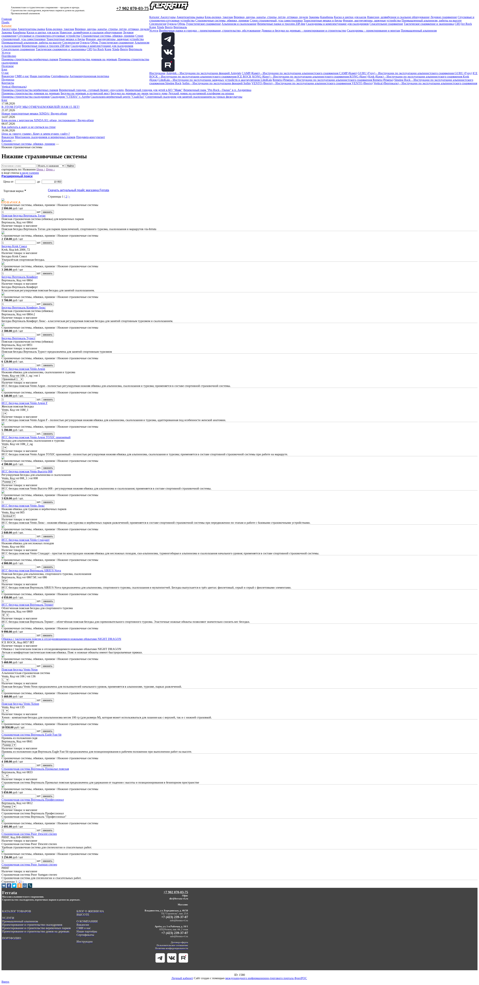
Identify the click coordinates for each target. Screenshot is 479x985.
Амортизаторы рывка (31, 29)
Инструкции (157, 73)
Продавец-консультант (90, 137)
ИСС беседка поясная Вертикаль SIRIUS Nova (31, 570)
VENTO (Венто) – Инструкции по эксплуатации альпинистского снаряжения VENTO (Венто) (312, 83)
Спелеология (70, 42)
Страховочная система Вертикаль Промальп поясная (35, 768)
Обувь (94, 42)
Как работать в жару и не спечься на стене (28, 127)
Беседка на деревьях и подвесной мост (85, 93)
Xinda (115, 49)
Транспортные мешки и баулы (65, 39)
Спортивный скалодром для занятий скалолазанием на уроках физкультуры (193, 96)
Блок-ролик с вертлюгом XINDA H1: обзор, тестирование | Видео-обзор (47, 120)
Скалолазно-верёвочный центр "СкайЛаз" (118, 96)
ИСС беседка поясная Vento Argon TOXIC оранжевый (36, 437)
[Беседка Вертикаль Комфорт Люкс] (2, 294)
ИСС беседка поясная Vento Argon (23, 368)
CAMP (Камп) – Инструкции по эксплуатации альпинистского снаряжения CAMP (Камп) (299, 73)
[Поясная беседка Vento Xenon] (2, 690)
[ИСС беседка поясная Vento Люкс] (2, 492)
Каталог (6, 25)
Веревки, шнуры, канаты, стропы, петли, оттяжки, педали (112, 29)
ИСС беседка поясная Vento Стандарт (25, 539)
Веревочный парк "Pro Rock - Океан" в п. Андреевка (217, 90)
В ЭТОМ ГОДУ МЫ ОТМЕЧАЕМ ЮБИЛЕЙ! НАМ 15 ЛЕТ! (40, 106)
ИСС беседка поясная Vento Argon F (24, 403)
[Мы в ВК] (168, 57)
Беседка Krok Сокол (14, 246)
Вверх (5, 981)
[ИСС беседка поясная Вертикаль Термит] (2, 591)
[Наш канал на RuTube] (168, 70)
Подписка (7, 79)
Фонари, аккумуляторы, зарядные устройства (115, 39)
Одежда (85, 42)
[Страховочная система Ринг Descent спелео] (2, 820)
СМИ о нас (22, 76)
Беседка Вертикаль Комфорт (19, 276)
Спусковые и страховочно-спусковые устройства (48, 35)
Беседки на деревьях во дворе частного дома (139, 93)
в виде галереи (29, 172)
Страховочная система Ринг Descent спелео (29, 833)
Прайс (5, 22)
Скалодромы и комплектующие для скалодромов (102, 45)
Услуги (5, 52)
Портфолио (8, 56)
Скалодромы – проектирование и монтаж (373, 30)
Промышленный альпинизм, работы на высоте (31, 42)
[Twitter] (14, 885)
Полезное (7, 66)
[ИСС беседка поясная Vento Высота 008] (2, 458)
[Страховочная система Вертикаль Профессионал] (2, 786)
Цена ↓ (50, 169)
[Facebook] (9, 885)
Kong (108, 49)
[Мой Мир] (24, 885)
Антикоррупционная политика (89, 76)
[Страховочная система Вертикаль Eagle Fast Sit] (2, 721)
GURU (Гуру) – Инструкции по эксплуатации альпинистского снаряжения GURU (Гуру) (415, 73)
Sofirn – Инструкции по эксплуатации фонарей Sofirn (216, 83)
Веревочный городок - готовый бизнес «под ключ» (91, 90)
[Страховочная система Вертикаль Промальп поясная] (2, 755)
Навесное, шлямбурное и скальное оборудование (91, 32)
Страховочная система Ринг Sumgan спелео (29, 864)
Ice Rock (98, 49)
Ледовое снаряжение (443, 17)
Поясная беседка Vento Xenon (20, 703)
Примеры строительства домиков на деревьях (88, 59)
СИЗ (89, 49)
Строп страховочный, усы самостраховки (276, 20)
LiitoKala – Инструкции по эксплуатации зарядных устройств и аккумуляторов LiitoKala (215, 79)
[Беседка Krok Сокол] (2, 233)
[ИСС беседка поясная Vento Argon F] (2, 389)
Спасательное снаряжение (18, 49)
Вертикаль (135, 49)
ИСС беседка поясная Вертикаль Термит (27, 604)
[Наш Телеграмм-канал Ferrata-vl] (168, 44)
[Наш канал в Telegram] (160, 961)
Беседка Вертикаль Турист (18, 338)
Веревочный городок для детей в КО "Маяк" (154, 90)
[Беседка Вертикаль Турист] (2, 325)
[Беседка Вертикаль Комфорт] (2, 263)
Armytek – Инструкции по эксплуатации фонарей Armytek (203, 73)
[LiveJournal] (30, 885)
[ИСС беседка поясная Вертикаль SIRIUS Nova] (2, 557)
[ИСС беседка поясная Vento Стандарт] (2, 526)
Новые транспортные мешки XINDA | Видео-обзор (34, 113)
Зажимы (6, 32)
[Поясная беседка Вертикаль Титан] (2, 200)
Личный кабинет (182, 978)
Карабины (19, 32)
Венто (124, 49)
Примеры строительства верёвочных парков (29, 59)
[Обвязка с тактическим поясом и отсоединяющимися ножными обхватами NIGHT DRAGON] (2, 625)
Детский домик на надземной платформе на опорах (201, 93)
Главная (6, 19)
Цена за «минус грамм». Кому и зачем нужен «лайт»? (35, 133)
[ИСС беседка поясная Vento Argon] (2, 355)
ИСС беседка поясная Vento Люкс (23, 505)
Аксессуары (9, 29)
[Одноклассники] (19, 885)
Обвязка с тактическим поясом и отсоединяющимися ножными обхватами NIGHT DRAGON (61, 639)
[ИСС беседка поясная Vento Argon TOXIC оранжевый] (2, 424)
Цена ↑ (40, 169)
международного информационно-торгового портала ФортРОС (266, 978)
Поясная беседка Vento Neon (19, 669)
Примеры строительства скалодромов (25, 96)
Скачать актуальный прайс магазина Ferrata (78, 190)
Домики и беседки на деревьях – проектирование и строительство (303, 30)
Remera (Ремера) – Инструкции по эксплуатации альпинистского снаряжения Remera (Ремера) (333, 79)
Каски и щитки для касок (43, 32)
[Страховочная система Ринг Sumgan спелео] (2, 851)
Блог (4, 69)
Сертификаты (60, 76)
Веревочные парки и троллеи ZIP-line (46, 45)
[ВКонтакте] (3, 885)
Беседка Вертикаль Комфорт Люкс (23, 307)
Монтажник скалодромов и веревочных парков (45, 137)
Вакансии (7, 76)
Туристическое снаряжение (116, 42)
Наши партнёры (40, 76)
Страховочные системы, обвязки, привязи (108, 35)
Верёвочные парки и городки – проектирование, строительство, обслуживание (210, 30)
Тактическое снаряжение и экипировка (61, 49)
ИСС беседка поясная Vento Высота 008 (26, 471)
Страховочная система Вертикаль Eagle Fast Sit (31, 734)
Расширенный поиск (17, 176)
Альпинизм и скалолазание (239, 23)
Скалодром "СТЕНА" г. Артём (70, 96)
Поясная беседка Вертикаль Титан (23, 215)
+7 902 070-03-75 (132, 8)
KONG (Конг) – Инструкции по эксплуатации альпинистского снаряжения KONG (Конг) (309, 76)
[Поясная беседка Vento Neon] (2, 656)
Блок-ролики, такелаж (60, 29)
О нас (5, 72)
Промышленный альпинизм (419, 30)
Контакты (7, 82)
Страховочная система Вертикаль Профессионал (32, 799)
